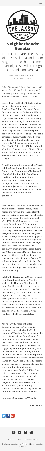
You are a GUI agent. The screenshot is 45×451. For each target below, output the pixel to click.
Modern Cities (27, 444)
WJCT (24, 446)
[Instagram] (25, 432)
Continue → (36, 405)
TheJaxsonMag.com (31, 439)
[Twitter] (19, 432)
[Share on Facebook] (8, 416)
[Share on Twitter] (4, 416)
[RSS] (31, 432)
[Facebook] (13, 432)
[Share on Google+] (13, 416)
